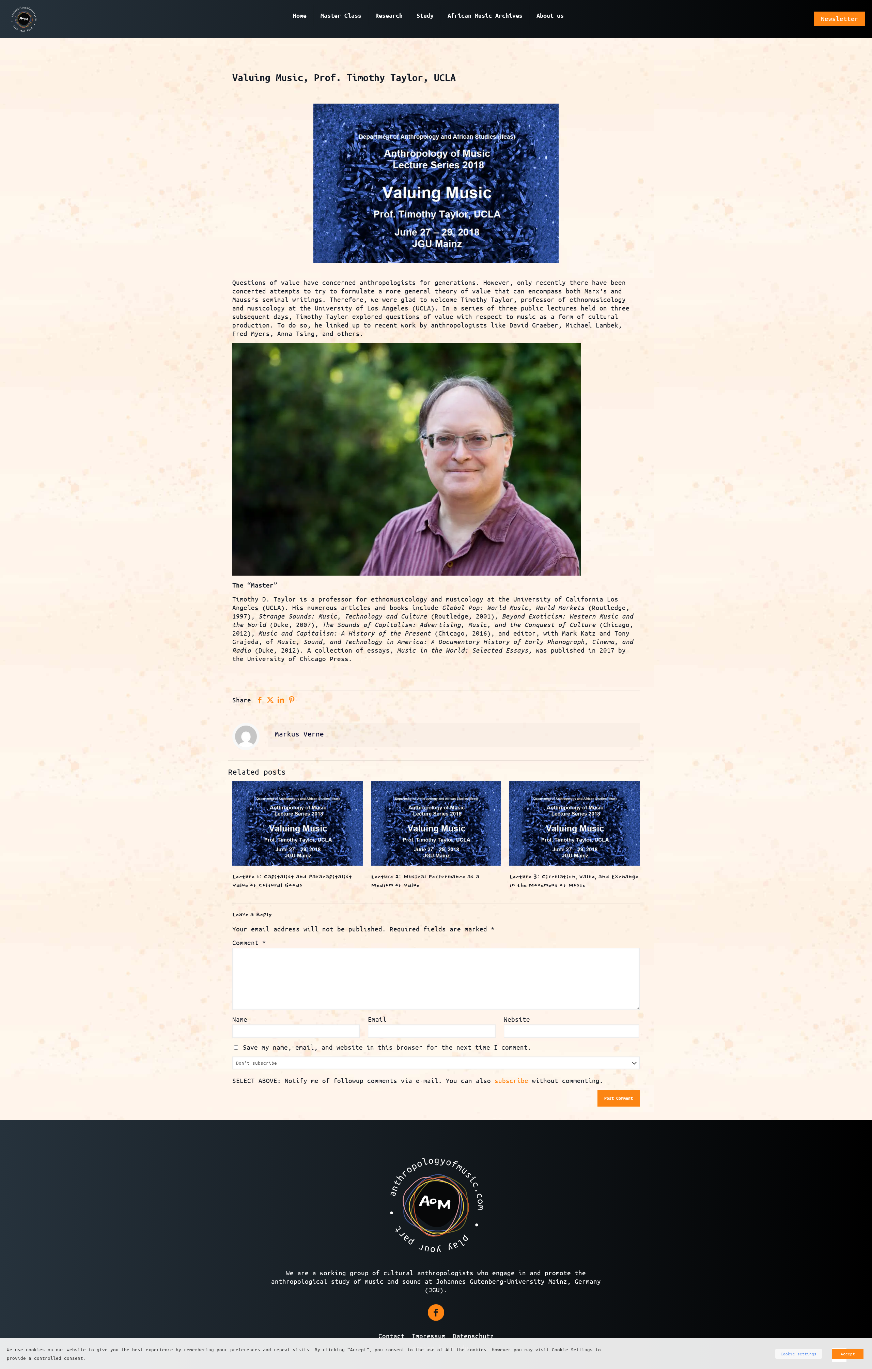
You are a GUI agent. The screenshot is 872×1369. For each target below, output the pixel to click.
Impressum (430, 1336)
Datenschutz (473, 1336)
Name (239, 1019)
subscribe (511, 1080)
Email (377, 1019)
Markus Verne (299, 734)
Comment (249, 942)
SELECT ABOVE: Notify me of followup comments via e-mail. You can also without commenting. (417, 1080)
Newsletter (839, 18)
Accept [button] (848, 1353)
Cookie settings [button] (798, 1353)
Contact (391, 1336)
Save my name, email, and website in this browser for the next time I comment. (387, 1047)
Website (517, 1019)
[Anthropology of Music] (24, 18)
